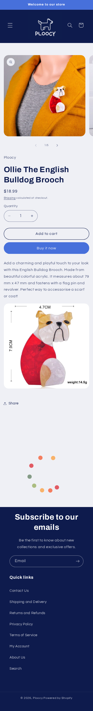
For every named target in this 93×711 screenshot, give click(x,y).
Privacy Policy (21, 624)
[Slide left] (36, 145)
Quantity (11, 206)
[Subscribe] (77, 561)
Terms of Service (23, 635)
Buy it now (47, 248)
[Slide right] (57, 145)
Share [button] (14, 403)
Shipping (10, 198)
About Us (17, 657)
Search (16, 668)
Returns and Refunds (27, 613)
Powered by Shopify (57, 698)
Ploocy (38, 698)
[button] (10, 25)
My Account (19, 646)
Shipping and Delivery (28, 602)
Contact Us (19, 590)
